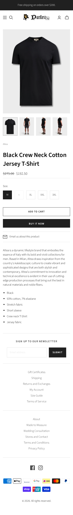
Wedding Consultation (37, 431)
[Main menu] (5, 18)
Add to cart (36, 211)
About (36, 419)
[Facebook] (32, 467)
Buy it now (36, 223)
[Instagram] (40, 467)
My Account (37, 390)
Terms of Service (36, 401)
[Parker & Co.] (36, 17)
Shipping (36, 378)
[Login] (59, 17)
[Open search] (11, 18)
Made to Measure (36, 425)
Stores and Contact (36, 437)
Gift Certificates (36, 372)
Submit (57, 352)
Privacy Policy (36, 448)
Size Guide (37, 396)
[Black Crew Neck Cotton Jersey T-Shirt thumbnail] (10, 126)
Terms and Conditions (36, 443)
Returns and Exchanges (36, 384)
